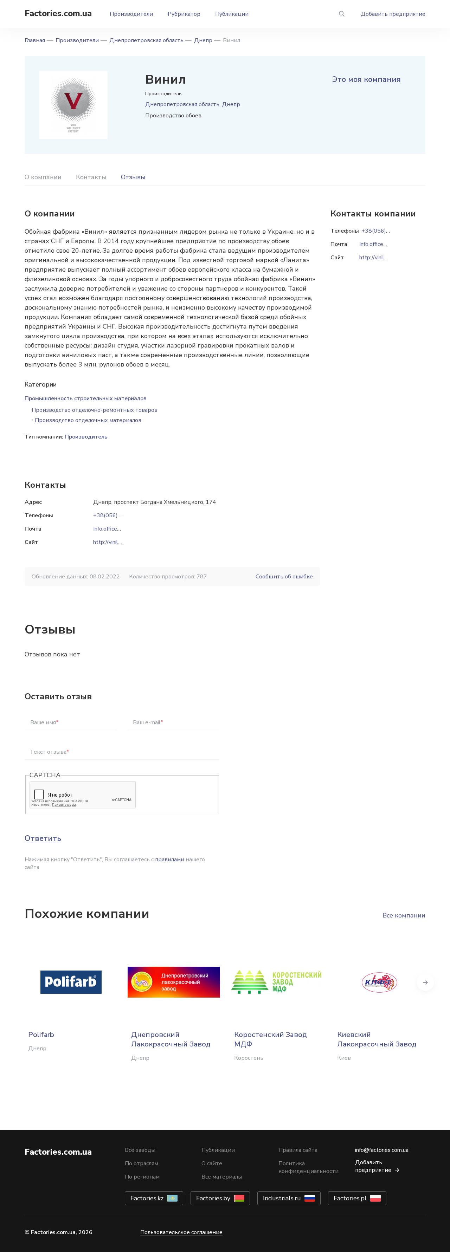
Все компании (403, 915)
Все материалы (221, 1177)
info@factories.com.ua (382, 1150)
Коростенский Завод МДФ (270, 1039)
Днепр (203, 40)
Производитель (86, 437)
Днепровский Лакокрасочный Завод (171, 1039)
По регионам (142, 1177)
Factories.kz (146, 1198)
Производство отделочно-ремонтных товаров (95, 410)
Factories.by (213, 1198)
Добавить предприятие (393, 14)
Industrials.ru (282, 1198)
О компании (43, 177)
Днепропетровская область (146, 40)
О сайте (211, 1163)
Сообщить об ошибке (284, 576)
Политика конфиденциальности (308, 1167)
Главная (35, 40)
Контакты (91, 177)
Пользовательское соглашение (181, 1232)
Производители (131, 14)
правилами (169, 859)
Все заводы (140, 1150)
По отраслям (141, 1163)
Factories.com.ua (58, 13)
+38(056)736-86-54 (120, 515)
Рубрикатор (184, 14)
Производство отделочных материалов (88, 420)
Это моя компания (366, 79)
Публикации (232, 14)
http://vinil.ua (109, 542)
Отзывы (133, 177)
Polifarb (41, 1034)
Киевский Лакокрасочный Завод (377, 1039)
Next (425, 982)
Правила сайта (297, 1150)
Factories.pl (350, 1198)
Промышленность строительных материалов (86, 398)
